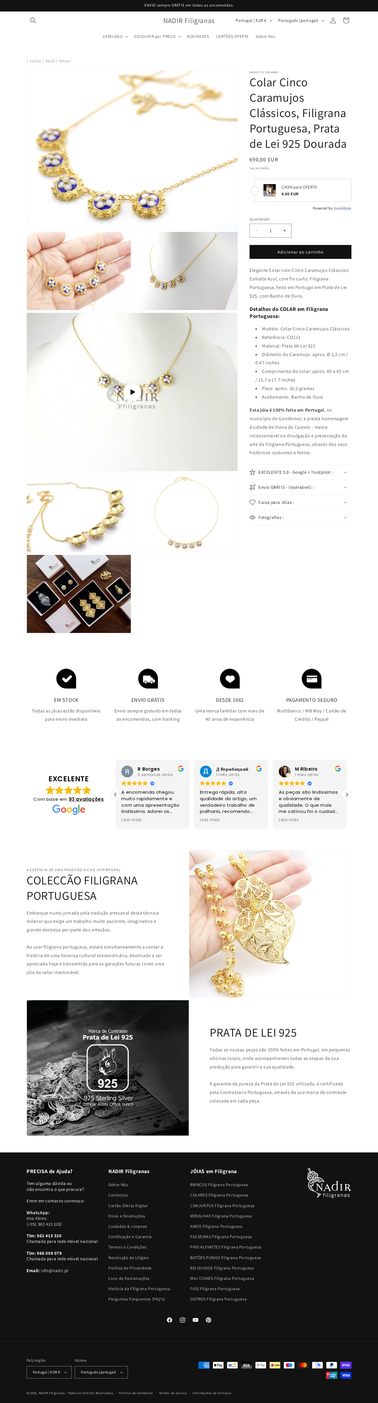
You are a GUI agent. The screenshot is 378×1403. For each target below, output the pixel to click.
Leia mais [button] (131, 820)
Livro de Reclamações (129, 1278)
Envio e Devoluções (126, 1216)
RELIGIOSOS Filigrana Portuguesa (222, 1268)
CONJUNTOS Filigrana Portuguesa (222, 1205)
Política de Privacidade (130, 1268)
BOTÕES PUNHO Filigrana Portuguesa (225, 1257)
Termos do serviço (173, 1393)
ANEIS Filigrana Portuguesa (216, 1226)
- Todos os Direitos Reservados (89, 1393)
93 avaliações (86, 799)
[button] (33, 20)
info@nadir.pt (55, 1270)
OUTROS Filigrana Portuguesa (218, 1299)
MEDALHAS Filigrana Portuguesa (221, 1216)
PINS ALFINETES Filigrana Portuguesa (225, 1247)
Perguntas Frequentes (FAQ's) (136, 1299)
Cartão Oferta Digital (128, 1205)
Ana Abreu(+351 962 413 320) (44, 1218)
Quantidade (260, 218)
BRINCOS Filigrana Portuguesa (219, 1184)
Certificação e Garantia (130, 1236)
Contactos (118, 1195)
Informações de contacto (212, 1393)
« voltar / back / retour (49, 61)
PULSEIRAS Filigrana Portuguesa (221, 1236)
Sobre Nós (118, 1184)
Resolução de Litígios (128, 1257)
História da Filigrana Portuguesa (139, 1288)
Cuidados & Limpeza (127, 1226)
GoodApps (342, 208)
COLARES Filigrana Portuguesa (219, 1195)
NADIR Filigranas (52, 1393)
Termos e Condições (127, 1247)
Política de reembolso (136, 1393)
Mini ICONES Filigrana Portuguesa (222, 1278)
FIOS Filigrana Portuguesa (215, 1288)
